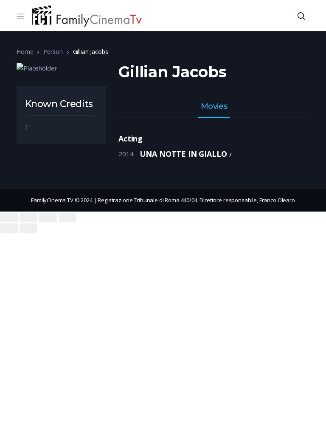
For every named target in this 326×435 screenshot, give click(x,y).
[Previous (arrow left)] (9, 228)
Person (52, 52)
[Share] (28, 217)
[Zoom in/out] (67, 217)
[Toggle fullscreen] (48, 217)
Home (25, 52)
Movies (214, 106)
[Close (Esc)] (9, 217)
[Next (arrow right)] (28, 228)
